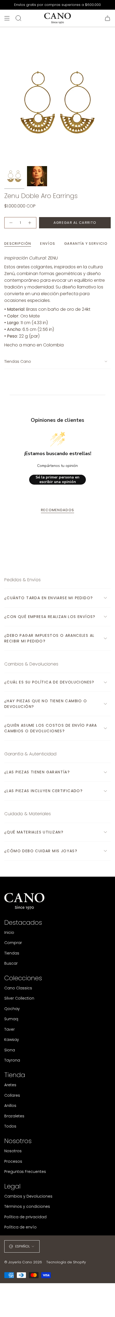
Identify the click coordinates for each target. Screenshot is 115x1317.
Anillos (10, 1105)
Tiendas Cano (17, 361)
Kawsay (11, 1039)
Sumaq (11, 1019)
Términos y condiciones (27, 1206)
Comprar (13, 942)
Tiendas (11, 953)
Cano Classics (18, 988)
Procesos (13, 1161)
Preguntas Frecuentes (25, 1171)
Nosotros (13, 1151)
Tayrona (12, 1060)
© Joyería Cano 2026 (23, 1262)
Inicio (9, 932)
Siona (9, 1050)
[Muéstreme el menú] (7, 18)
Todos (10, 1126)
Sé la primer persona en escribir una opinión (57, 480)
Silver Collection (19, 998)
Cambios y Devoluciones (28, 1196)
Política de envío (20, 1227)
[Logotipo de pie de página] (24, 901)
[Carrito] (107, 18)
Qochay (12, 1008)
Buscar (11, 963)
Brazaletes (14, 1116)
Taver (9, 1029)
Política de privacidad (25, 1217)
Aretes (10, 1085)
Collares (12, 1095)
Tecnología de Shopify (66, 1262)
